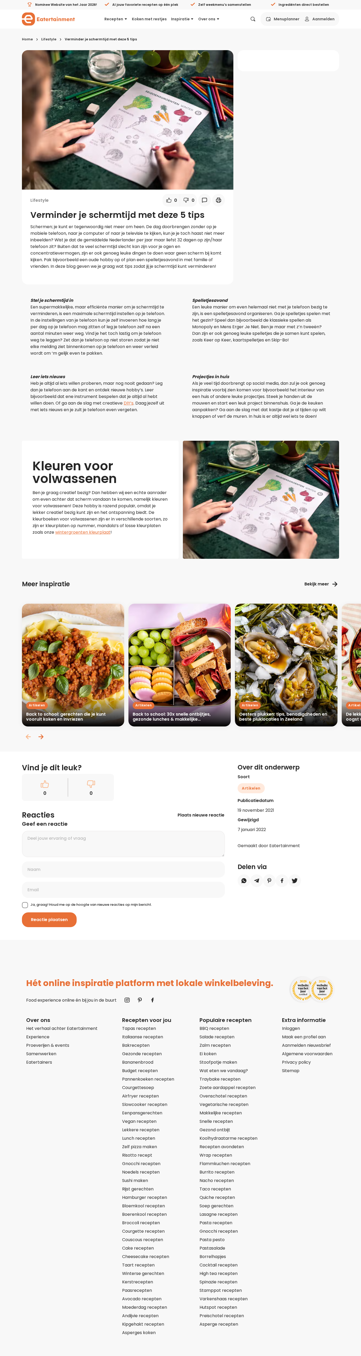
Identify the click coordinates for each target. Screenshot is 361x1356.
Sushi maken (135, 1180)
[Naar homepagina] (48, 19)
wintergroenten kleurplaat (82, 532)
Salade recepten (217, 1037)
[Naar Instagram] (127, 1000)
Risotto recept (137, 1155)
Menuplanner (286, 19)
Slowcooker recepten (144, 1104)
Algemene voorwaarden (307, 1054)
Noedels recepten (141, 1172)
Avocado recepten (141, 1299)
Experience (37, 1037)
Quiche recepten (217, 1197)
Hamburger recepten (144, 1197)
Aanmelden (323, 19)
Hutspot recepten (218, 1307)
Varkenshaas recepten (224, 1299)
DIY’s (128, 403)
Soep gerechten (216, 1206)
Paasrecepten (137, 1290)
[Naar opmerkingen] (204, 200)
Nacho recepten (217, 1180)
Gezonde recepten (142, 1054)
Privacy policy (296, 1062)
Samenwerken (41, 1054)
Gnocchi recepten (141, 1164)
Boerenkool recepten (144, 1214)
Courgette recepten (143, 1231)
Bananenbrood (137, 1062)
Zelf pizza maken (139, 1147)
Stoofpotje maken (218, 1062)
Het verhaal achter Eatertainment (62, 1028)
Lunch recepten (138, 1138)
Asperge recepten (219, 1324)
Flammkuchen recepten (225, 1164)
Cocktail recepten (219, 1265)
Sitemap (290, 1071)
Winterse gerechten (143, 1273)
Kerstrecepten (137, 1282)
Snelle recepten (216, 1121)
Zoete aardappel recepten (228, 1088)
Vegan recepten (139, 1121)
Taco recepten (215, 1189)
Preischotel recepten (222, 1316)
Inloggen (291, 1028)
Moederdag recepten (144, 1307)
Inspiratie (180, 19)
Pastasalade (212, 1248)
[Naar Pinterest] (139, 1000)
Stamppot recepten (221, 1290)
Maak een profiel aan (304, 1037)
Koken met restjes (149, 19)
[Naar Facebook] (152, 1000)
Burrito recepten (217, 1172)
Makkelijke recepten (221, 1113)
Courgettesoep (138, 1088)
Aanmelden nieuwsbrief (306, 1045)
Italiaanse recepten (142, 1037)
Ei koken (208, 1054)
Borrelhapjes (213, 1257)
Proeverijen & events (47, 1045)
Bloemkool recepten (143, 1206)
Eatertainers (39, 1062)
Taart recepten (138, 1265)
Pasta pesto (212, 1240)
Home (27, 39)
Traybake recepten (220, 1079)
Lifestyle (48, 39)
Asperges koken (139, 1333)
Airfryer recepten (140, 1096)
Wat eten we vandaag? (224, 1071)
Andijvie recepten (140, 1316)
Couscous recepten (142, 1240)
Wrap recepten (216, 1155)
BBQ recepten (214, 1028)
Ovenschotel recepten (223, 1096)
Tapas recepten (139, 1028)
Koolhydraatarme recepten (228, 1138)
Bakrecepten (136, 1045)
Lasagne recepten (219, 1214)
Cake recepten (138, 1248)
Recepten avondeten (222, 1147)
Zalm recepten (215, 1045)
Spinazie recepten (218, 1282)
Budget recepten (140, 1071)
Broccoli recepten (141, 1223)
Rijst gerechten (138, 1189)
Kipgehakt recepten (143, 1324)
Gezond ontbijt (215, 1130)
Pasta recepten (216, 1223)
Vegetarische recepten (224, 1104)
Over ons (206, 19)
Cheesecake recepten (145, 1257)
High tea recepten (219, 1273)
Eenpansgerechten (142, 1113)
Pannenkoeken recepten (148, 1079)
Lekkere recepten (140, 1130)
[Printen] (218, 200)
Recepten (113, 19)
